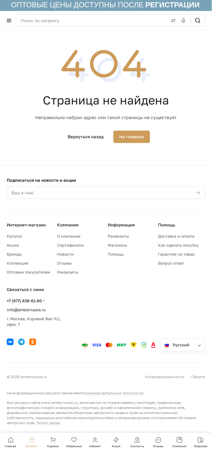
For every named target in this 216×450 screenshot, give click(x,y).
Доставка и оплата (176, 236)
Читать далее (48, 423)
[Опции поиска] (172, 20)
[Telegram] (21, 341)
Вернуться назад (86, 136)
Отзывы (64, 263)
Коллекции (17, 263)
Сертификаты (70, 245)
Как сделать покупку (178, 245)
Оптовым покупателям (28, 272)
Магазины (117, 245)
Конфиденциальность (164, 376)
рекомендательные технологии (114, 393)
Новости (65, 254)
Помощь (115, 254)
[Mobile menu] (9, 20)
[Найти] (198, 20)
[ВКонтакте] (10, 341)
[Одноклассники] (32, 341)
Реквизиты (67, 272)
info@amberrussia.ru (26, 309)
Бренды (14, 254)
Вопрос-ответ (171, 263)
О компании (68, 236)
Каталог (14, 236)
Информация (121, 224)
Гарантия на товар (176, 254)
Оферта (198, 376)
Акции (13, 245)
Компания (67, 224)
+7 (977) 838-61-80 (24, 300)
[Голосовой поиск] (184, 20)
